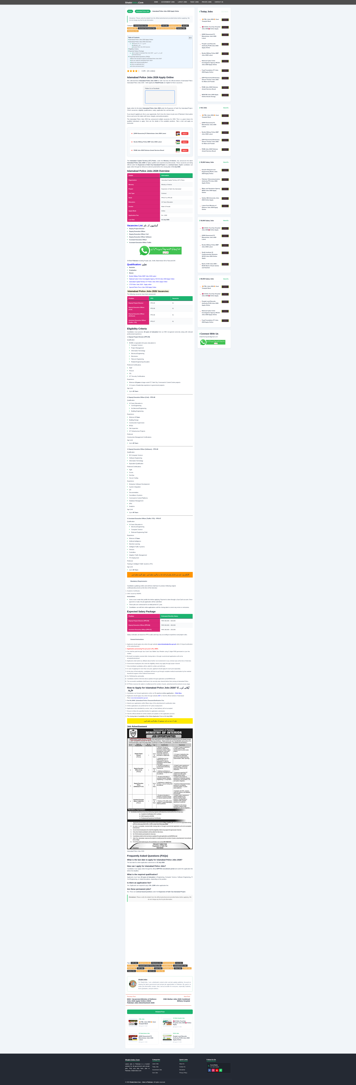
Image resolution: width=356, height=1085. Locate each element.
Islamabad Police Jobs (142, 11)
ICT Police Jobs (132, 965)
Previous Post (141, 1000)
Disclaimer (182, 1069)
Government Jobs (168, 2)
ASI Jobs (185, 25)
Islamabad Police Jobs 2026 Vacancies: (141, 47)
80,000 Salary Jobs (154, 25)
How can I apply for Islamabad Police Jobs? (142, 60)
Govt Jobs (179, 963)
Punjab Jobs (187, 968)
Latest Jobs (182, 2)
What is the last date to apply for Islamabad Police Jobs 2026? (146, 58)
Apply (184, 133)
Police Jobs (178, 968)
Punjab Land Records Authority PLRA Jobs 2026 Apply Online (181, 1037)
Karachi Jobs (131, 968)
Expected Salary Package (136, 51)
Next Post (176, 999)
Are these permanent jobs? (137, 66)
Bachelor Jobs (181, 28)
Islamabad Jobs (167, 965)
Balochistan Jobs (132, 31)
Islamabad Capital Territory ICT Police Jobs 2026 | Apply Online (148, 281)
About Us (181, 1064)
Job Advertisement (136, 54)
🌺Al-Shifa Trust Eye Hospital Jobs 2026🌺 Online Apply (182, 1022)
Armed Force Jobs (175, 25)
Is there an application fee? (137, 64)
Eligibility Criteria (134, 49)
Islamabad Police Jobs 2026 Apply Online (141, 39)
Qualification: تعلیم (136, 45)
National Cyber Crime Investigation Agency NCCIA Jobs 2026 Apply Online (151, 279)
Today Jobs (194, 2)
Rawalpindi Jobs (141, 971)
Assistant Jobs (132, 28)
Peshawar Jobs (168, 968)
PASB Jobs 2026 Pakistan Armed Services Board (149, 150)
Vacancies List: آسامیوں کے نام (139, 43)
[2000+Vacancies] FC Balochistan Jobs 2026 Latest (150, 133)
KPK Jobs (140, 968)
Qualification (134, 264)
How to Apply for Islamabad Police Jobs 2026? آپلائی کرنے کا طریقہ (147, 53)
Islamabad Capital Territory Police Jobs (149, 965)
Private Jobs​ (207, 2)
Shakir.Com (134, 2)
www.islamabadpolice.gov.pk (167, 644)
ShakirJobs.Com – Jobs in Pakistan (141, 1082)
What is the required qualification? (139, 62)
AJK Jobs (165, 25)
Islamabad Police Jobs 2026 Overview (140, 41)
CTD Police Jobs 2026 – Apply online (140, 284)
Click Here (178, 693)
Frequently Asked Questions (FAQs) (139, 56)
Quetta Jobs (131, 971)
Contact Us (219, 2)
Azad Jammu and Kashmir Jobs (166, 28)
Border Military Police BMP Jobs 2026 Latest (148, 142)
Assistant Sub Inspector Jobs (147, 28)
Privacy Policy (183, 1072)
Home (156, 2)
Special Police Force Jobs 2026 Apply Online (142, 287)
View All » (226, 108)
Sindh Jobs (152, 971)
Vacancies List (134, 225)
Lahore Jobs (149, 968)
